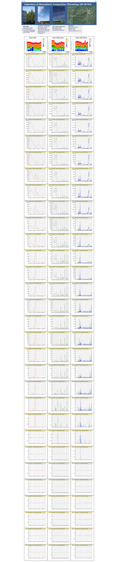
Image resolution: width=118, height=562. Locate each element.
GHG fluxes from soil (41, 32)
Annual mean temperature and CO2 (74, 30)
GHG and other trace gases (28, 27)
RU (95, 1)
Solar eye (24, 32)
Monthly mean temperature (73, 27)
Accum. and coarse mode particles (29, 30)
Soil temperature (41, 33)
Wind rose (70, 29)
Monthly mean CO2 (71, 28)
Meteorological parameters (42, 28)
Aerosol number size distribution (29, 31)
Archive (28, 32)
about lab (23, 1)
